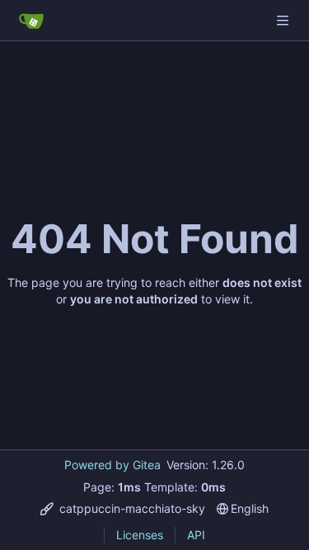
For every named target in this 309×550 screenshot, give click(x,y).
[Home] (31, 20)
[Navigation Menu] (284, 20)
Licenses (139, 535)
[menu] (122, 508)
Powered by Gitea (112, 465)
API (196, 535)
